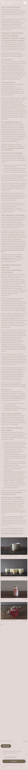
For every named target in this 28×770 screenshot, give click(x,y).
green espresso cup (7, 741)
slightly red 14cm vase (7, 599)
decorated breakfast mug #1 (9, 555)
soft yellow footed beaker (8, 577)
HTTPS (23, 386)
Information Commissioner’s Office (12, 533)
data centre (17, 397)
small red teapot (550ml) (8, 620)
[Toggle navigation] (25, 3)
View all (6, 746)
